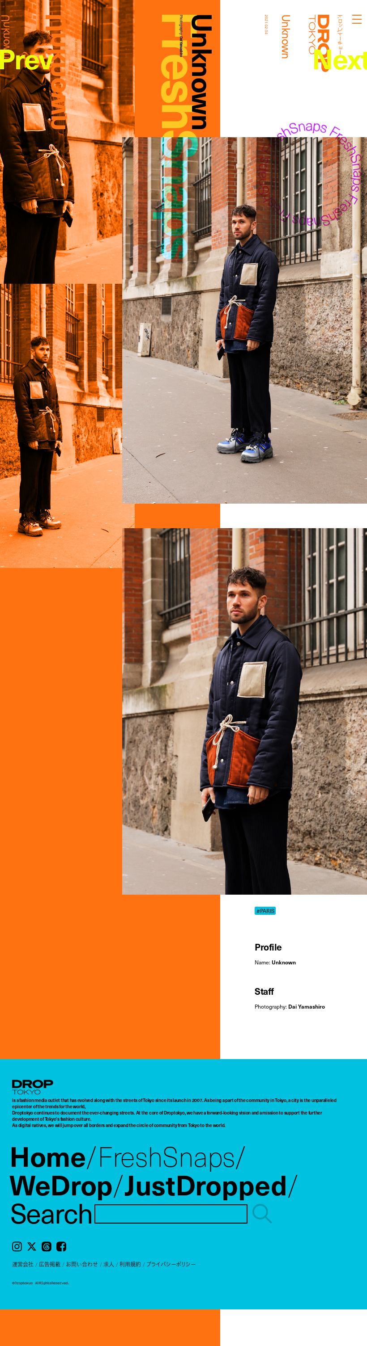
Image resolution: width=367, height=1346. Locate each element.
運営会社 (23, 1264)
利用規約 (130, 1264)
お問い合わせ (82, 1264)
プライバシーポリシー (171, 1264)
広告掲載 (49, 1264)
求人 (108, 1264)
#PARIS (265, 910)
